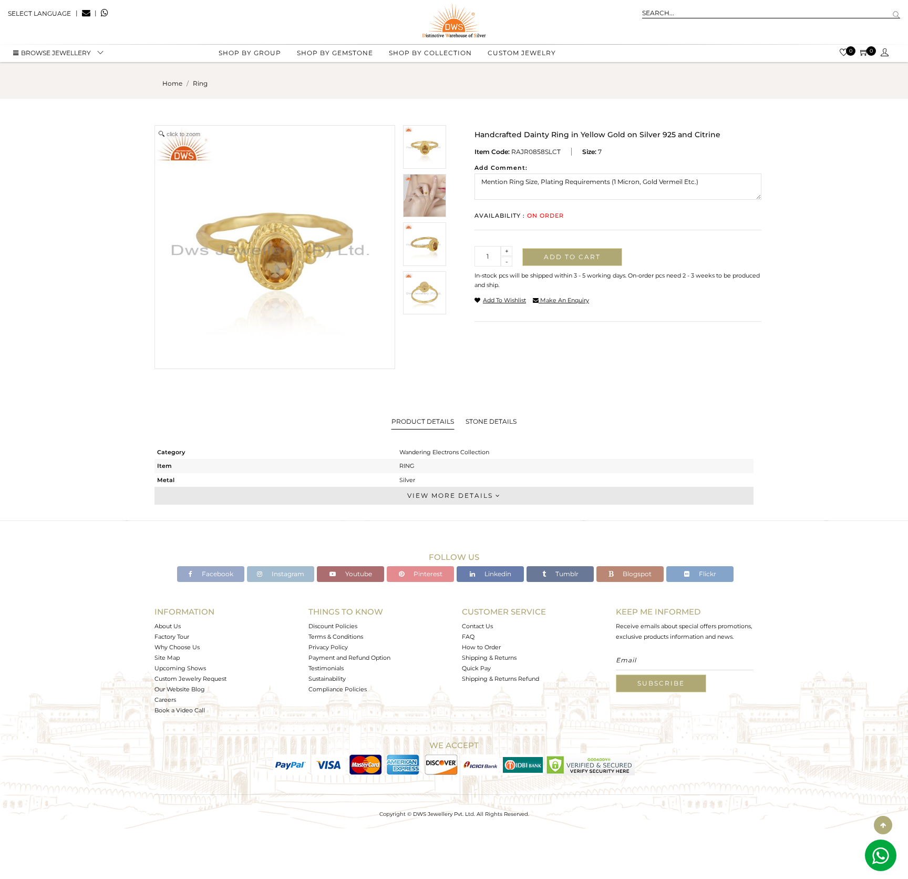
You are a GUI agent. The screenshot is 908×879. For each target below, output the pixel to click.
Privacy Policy (328, 647)
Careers (165, 699)
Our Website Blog (179, 689)
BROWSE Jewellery (56, 53)
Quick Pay (476, 668)
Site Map (167, 657)
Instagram (287, 574)
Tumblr (566, 574)
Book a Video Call (179, 710)
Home (172, 83)
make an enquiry (564, 300)
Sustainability (327, 678)
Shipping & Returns (489, 657)
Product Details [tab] (422, 421)
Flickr (706, 574)
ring (200, 83)
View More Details (451, 495)
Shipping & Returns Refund (500, 678)
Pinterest (427, 574)
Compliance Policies (337, 689)
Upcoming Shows (180, 668)
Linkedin (497, 574)
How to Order (481, 647)
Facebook (216, 574)
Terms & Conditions (335, 636)
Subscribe (661, 683)
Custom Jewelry (522, 53)
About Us (167, 626)
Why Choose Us (177, 647)
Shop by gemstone (335, 53)
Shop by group (250, 53)
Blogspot (636, 574)
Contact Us (477, 626)
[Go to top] (883, 825)
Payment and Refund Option (349, 657)
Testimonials (326, 668)
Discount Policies (332, 626)
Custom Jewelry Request (190, 678)
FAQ (468, 636)
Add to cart (572, 257)
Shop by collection (430, 53)
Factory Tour (171, 636)
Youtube (358, 574)
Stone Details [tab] (491, 421)
